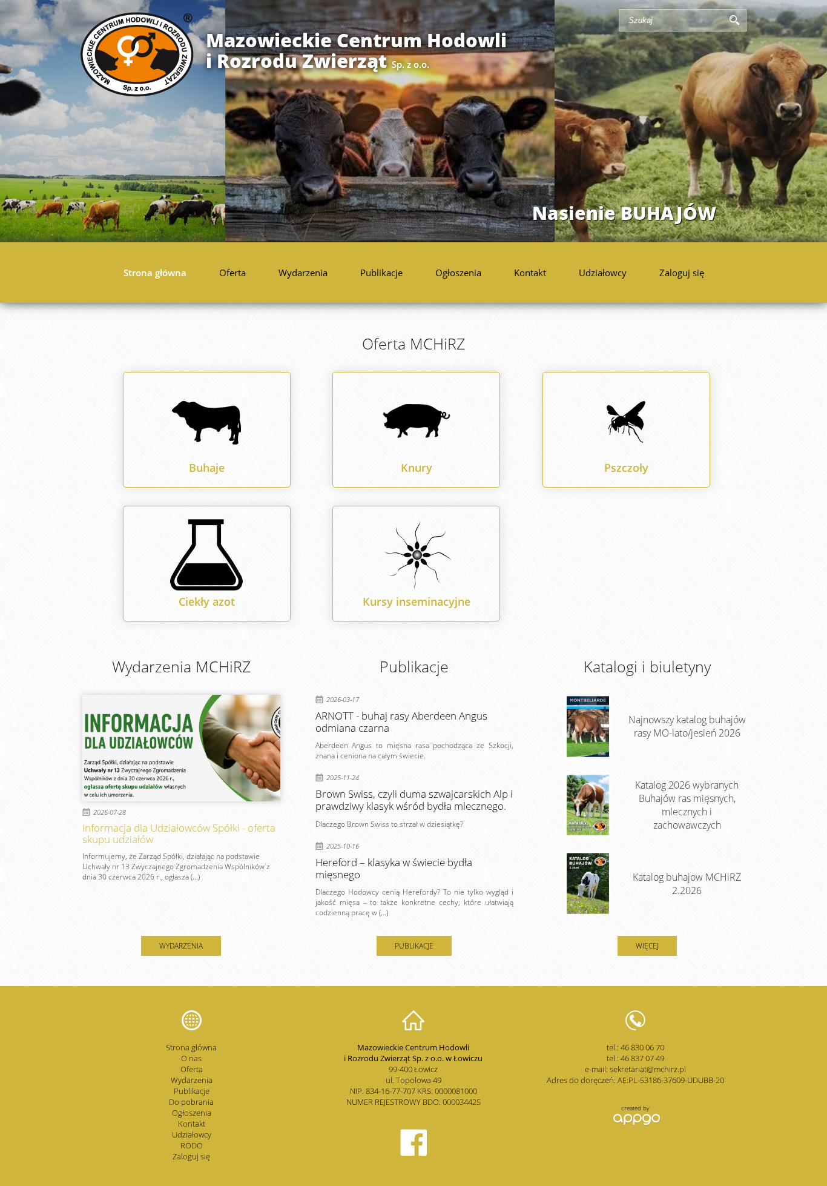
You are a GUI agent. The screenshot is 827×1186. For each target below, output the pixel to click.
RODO (191, 1145)
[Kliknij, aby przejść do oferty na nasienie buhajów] (413, 121)
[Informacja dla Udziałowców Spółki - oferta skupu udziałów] (181, 748)
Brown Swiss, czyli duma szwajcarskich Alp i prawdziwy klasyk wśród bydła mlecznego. (414, 800)
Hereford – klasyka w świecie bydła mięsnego (393, 868)
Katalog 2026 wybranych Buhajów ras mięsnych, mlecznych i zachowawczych (687, 805)
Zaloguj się (681, 273)
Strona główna (155, 273)
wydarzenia (181, 946)
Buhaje (207, 467)
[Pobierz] (588, 726)
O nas (191, 1058)
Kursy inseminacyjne (416, 601)
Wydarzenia (303, 273)
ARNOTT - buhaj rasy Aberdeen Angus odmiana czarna (401, 722)
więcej (647, 946)
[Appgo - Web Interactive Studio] (635, 1123)
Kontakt (530, 273)
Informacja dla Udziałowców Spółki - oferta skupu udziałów (178, 833)
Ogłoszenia (458, 273)
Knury (416, 467)
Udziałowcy (603, 273)
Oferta (232, 273)
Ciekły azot (207, 601)
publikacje (414, 946)
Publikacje (381, 273)
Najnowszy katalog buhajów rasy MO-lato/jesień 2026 (687, 726)
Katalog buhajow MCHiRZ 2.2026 (687, 883)
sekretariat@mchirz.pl (648, 1069)
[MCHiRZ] (137, 93)
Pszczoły (626, 467)
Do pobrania (191, 1101)
